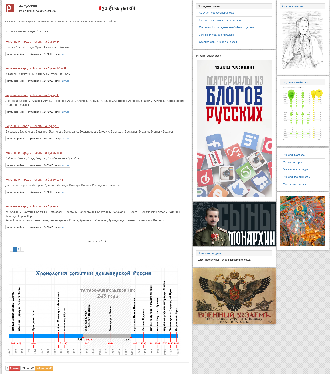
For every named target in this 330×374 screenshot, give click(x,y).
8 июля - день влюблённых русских (220, 20)
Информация (25, 22)
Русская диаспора (294, 154)
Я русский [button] (15, 368)
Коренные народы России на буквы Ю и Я (36, 68)
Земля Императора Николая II (217, 34)
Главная (10, 22)
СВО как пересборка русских (216, 12)
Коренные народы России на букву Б (32, 126)
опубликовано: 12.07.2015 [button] (40, 54)
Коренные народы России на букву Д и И (35, 179)
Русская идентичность (296, 176)
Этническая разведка (295, 169)
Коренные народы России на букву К (32, 206)
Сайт (111, 22)
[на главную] (116, 8)
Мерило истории (292, 162)
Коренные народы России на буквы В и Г (35, 153)
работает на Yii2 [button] (44, 368)
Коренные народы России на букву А (32, 95)
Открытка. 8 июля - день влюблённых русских (226, 27)
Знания (42, 22)
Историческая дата (209, 253)
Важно (99, 22)
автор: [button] (62, 54)
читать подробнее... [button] (16, 54)
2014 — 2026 (27, 368)
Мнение (86, 22)
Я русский (28, 6)
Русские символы (292, 6)
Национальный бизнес (295, 82)
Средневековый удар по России (218, 41)
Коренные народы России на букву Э (32, 41)
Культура (71, 22)
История (56, 22)
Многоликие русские (295, 184)
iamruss (65, 54)
